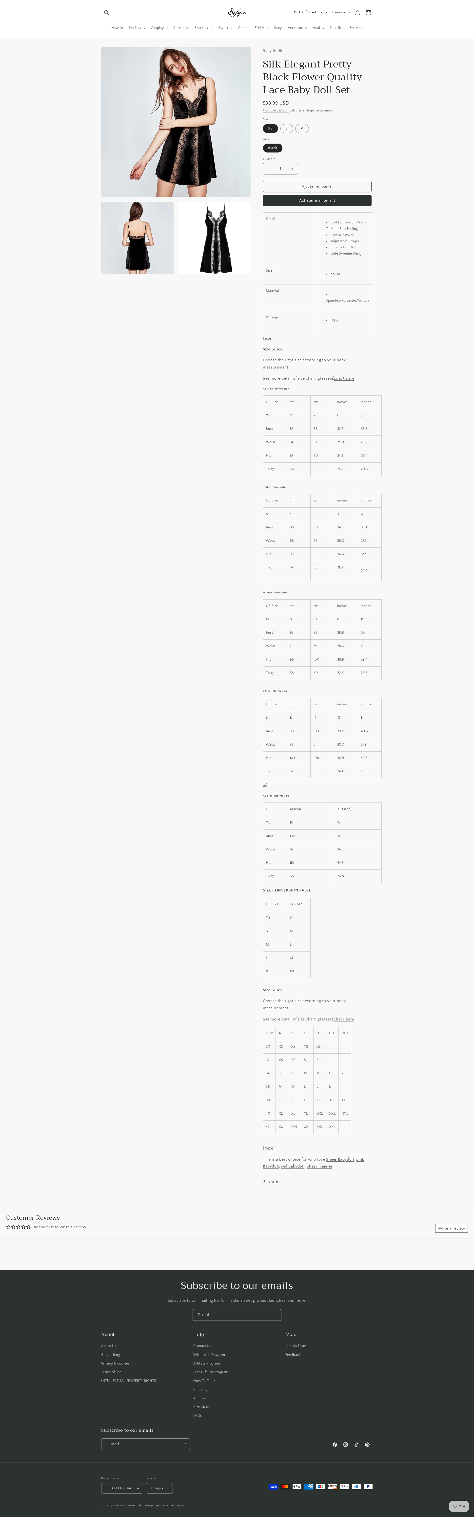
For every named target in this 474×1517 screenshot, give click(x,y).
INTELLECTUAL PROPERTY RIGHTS (128, 1381)
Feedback (293, 1355)
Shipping (200, 1389)
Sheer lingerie (319, 1166)
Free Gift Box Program (210, 1372)
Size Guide (201, 1407)
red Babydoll (292, 1166)
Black (272, 148)
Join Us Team (296, 1346)
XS (270, 128)
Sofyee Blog (110, 1355)
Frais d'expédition (276, 110)
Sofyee (117, 1505)
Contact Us (202, 1346)
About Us (108, 1346)
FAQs (197, 1416)
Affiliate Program (206, 1363)
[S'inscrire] (275, 1315)
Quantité (269, 159)
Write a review (451, 1228)
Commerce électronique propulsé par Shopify (153, 1505)
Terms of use (111, 1372)
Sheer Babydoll (340, 1159)
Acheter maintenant (317, 200)
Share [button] (273, 1182)
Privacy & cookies (115, 1363)
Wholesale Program (209, 1355)
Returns (199, 1398)
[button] (106, 12)
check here (344, 378)
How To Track (204, 1381)
